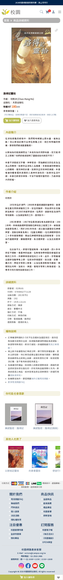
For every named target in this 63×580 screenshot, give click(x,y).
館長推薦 (47, 503)
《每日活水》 (48, 533)
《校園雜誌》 (48, 538)
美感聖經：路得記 (14, 428)
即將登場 (47, 515)
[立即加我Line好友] (42, 566)
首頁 (6, 20)
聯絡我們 (15, 503)
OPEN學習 (47, 542)
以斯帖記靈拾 (12, 470)
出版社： (7, 102)
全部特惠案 (16, 533)
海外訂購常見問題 (39, 378)
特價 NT (7, 106)
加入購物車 (13, 120)
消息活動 (15, 515)
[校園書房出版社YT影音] (35, 566)
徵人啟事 (15, 511)
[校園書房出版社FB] (28, 566)
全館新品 (47, 499)
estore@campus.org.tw (35, 553)
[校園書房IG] (21, 566)
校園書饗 (47, 511)
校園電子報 (47, 529)
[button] (41, 12)
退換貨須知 (15, 375)
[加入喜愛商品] (59, 577)
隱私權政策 (16, 519)
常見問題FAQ (17, 499)
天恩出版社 (18, 102)
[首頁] (11, 11)
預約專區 (15, 538)
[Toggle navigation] (59, 11)
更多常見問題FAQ (16, 382)
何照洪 (13, 98)
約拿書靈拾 (34, 470)
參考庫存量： (10, 110)
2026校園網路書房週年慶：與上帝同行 (31, 2)
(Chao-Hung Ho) (25, 98)
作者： (6, 98)
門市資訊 (15, 507)
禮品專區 (47, 507)
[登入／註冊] (53, 12)
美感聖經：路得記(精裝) (45, 428)
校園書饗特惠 (17, 529)
